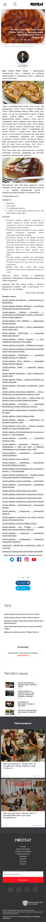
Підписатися (23, 880)
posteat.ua (38, 555)
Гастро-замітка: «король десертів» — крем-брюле (23, 481)
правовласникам (23, 854)
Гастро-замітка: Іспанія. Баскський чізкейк (19, 491)
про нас (23, 846)
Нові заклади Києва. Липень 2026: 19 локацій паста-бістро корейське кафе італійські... (19, 766)
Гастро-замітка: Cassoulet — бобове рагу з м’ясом (22, 345)
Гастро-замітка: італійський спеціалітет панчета (23, 501)
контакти (23, 859)
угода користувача (23, 849)
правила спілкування (23, 851)
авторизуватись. (23, 655)
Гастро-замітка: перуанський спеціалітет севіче (22, 498)
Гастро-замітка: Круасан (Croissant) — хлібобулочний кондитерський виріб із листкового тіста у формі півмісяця (23, 314)
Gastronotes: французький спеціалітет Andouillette (22, 551)
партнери (23, 856)
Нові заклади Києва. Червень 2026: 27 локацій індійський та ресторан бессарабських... (19, 815)
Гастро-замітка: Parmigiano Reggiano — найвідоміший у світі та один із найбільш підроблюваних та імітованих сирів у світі (23, 446)
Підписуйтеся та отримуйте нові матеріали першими (15, 870)
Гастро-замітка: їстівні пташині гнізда (18, 416)
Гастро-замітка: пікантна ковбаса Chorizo (19, 523)
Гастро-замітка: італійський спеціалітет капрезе (22, 494)
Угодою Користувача (25, 916)
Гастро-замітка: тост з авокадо (15, 459)
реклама (23, 861)
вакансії (23, 864)
